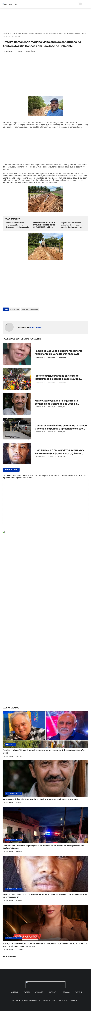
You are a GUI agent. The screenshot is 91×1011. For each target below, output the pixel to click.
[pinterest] (18, 315)
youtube (78, 992)
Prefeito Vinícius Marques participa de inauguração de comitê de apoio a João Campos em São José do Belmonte (57, 377)
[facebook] (4, 315)
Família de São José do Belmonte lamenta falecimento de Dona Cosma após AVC (58, 352)
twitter (27, 992)
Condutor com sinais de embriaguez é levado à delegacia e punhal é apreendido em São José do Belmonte (18, 225)
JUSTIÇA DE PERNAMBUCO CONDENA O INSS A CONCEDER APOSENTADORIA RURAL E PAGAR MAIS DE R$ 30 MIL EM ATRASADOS (45, 945)
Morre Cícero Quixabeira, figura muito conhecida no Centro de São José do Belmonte (56, 402)
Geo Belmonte (24, 1000)
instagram (66, 992)
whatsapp (39, 992)
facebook (14, 992)
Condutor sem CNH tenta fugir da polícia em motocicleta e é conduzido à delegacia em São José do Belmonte (43, 847)
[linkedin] (22, 315)
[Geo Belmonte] (10, 4)
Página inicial (7, 33)
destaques (14, 309)
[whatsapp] (13, 315)
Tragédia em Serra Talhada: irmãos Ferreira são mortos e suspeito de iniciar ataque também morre (72, 225)
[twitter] (9, 315)
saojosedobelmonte (20, 33)
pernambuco (10, 744)
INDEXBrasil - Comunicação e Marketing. (62, 1000)
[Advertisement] (45, 74)
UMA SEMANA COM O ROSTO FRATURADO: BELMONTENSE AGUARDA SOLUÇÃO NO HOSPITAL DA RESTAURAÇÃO (44, 225)
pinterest (52, 992)
